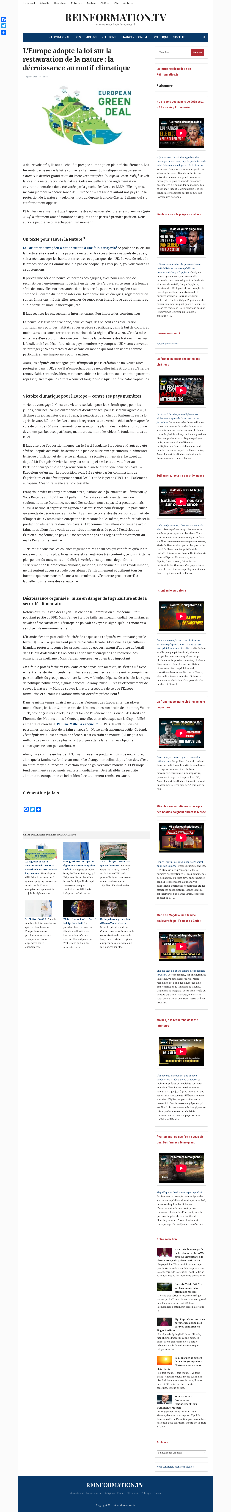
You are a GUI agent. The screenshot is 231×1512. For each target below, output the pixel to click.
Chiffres (104, 3)
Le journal (29, 3)
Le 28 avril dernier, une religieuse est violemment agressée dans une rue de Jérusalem (178, 418)
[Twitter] (4, 26)
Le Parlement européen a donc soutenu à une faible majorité (70, 248)
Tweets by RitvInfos (168, 343)
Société (179, 37)
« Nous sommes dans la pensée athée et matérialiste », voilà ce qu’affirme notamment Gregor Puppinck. (179, 268)
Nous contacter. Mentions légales (175, 1466)
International (59, 37)
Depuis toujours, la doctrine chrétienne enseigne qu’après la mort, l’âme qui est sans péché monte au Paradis (179, 644)
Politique (161, 37)
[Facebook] (4, 19)
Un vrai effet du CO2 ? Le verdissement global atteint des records (188, 1288)
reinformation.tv (115, 17)
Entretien (76, 3)
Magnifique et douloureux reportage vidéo (180, 1192)
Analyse (91, 3)
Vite (116, 3)
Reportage (60, 3)
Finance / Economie (135, 37)
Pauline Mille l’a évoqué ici (77, 724)
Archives (128, 3)
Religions (109, 37)
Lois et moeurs (86, 37)
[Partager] (4, 32)
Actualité (44, 3)
